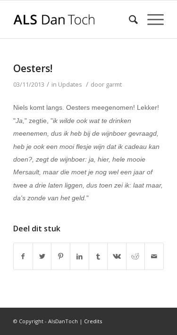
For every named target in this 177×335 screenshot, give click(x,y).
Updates (70, 84)
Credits (93, 321)
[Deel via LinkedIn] (79, 256)
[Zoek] (128, 19)
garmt (114, 84)
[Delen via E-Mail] (154, 256)
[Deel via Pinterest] (60, 256)
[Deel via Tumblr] (98, 256)
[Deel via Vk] (117, 256)
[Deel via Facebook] (23, 256)
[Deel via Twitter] (42, 256)
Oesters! (32, 68)
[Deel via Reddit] (135, 256)
